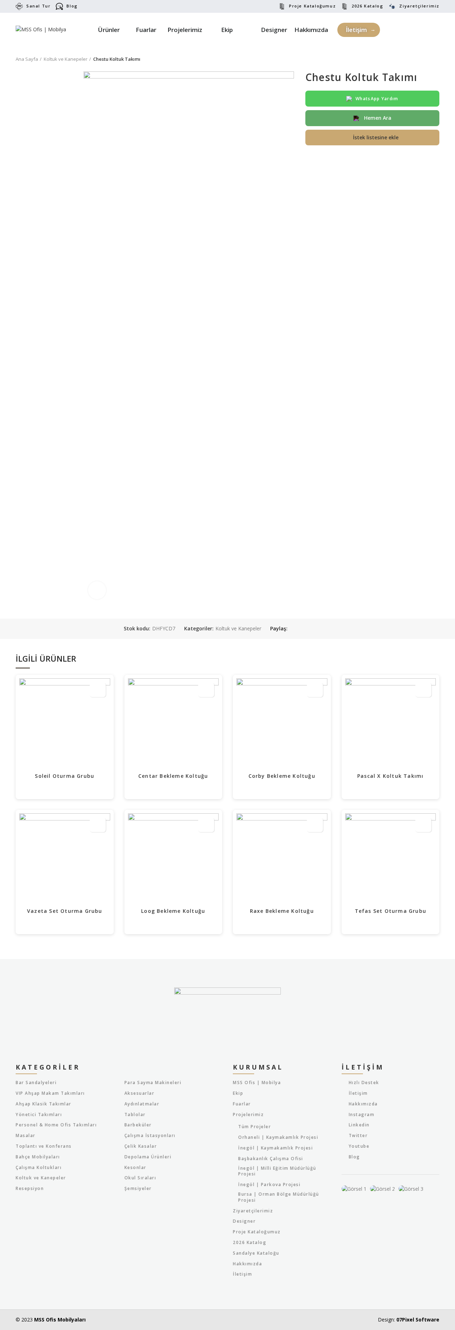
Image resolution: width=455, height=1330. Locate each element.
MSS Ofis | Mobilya (257, 1083)
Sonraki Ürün (435, 59)
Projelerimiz (248, 1115)
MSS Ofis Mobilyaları (60, 1319)
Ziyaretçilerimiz (419, 6)
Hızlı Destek (364, 1082)
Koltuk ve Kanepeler (65, 59)
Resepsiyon (30, 1188)
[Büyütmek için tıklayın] (97, 590)
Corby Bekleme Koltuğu (281, 775)
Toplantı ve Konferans (44, 1146)
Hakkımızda (247, 1264)
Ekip (238, 1093)
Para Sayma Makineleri (153, 1083)
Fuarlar (242, 1104)
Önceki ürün (421, 59)
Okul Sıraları (140, 1178)
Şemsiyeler (138, 1188)
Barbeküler (138, 1125)
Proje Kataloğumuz (312, 6)
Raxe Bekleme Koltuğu (282, 911)
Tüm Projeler (254, 1127)
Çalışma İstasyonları (150, 1135)
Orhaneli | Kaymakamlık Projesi (278, 1137)
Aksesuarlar (139, 1093)
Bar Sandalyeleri (36, 1083)
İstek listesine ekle (375, 137)
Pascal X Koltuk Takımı (390, 775)
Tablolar (135, 1115)
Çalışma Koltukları (38, 1167)
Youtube (359, 1146)
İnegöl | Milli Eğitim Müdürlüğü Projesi (277, 1171)
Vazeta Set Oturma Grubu (64, 911)
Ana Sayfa (27, 59)
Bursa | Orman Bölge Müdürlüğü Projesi (278, 1197)
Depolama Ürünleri (148, 1157)
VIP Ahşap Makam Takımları (50, 1093)
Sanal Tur (38, 6)
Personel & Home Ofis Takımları (56, 1125)
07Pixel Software (417, 1319)
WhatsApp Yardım (376, 99)
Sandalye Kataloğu (256, 1253)
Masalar (26, 1135)
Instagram (362, 1114)
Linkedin (359, 1125)
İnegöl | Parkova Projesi (269, 1185)
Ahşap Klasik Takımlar (43, 1104)
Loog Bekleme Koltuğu (173, 911)
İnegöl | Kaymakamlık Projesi (275, 1148)
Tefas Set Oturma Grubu (390, 911)
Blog (71, 6)
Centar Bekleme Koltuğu (173, 775)
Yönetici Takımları (39, 1115)
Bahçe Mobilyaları (38, 1157)
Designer (244, 1221)
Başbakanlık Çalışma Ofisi (270, 1159)
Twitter (358, 1135)
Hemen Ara (377, 117)
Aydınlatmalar (142, 1104)
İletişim (242, 1274)
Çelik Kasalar (140, 1146)
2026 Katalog (367, 6)
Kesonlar (135, 1167)
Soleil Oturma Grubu (64, 775)
